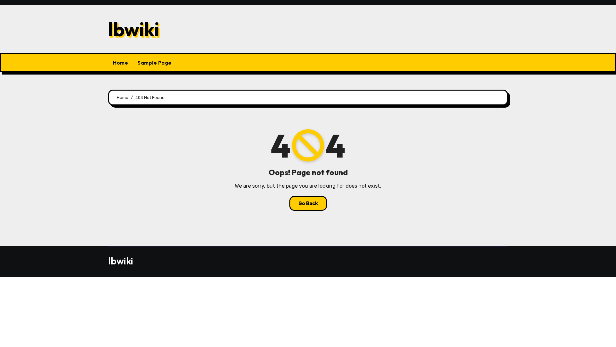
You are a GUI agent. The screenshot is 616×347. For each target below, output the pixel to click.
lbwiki (133, 29)
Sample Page (155, 62)
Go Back (308, 203)
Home (120, 62)
